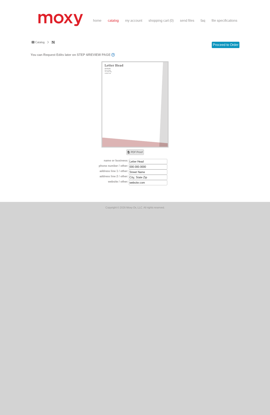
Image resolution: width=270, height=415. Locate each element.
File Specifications (224, 20)
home (97, 20)
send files (187, 20)
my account (133, 20)
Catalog (39, 42)
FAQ (203, 20)
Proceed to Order (225, 45)
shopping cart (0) (161, 20)
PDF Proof (137, 152)
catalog (113, 20)
